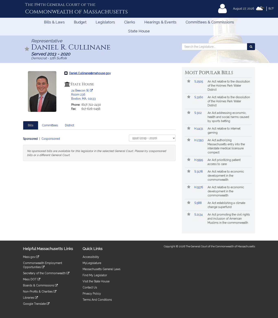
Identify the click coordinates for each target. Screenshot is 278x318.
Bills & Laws (54, 22)
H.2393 (199, 140)
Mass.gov (29, 257)
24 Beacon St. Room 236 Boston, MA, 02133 (83, 94)
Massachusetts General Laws (101, 269)
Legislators (105, 22)
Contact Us (90, 287)
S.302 (198, 112)
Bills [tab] (30, 125)
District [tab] (69, 125)
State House (139, 31)
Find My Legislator (95, 275)
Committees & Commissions (210, 22)
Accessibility (91, 257)
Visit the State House (96, 281)
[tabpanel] (99, 148)
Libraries (29, 297)
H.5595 (199, 160)
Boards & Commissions (39, 285)
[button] (27, 49)
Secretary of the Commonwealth (45, 273)
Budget (80, 22)
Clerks (129, 22)
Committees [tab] (50, 125)
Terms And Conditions (97, 299)
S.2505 (199, 81)
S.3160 (199, 97)
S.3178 (199, 171)
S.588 (198, 203)
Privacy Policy (92, 293)
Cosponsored (51, 138)
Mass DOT (30, 279)
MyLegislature (92, 263)
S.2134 (199, 214)
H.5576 (199, 187)
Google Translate (35, 303)
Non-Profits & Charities (38, 291)
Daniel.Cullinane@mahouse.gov (90, 73)
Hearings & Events (160, 22)
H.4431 (199, 128)
